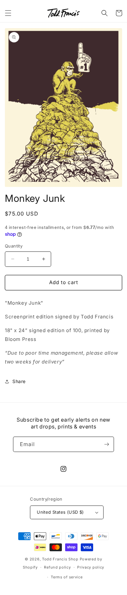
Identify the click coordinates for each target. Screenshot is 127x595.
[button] (8, 13)
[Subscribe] (106, 444)
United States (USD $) (60, 512)
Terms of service (66, 577)
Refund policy (57, 567)
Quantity (13, 246)
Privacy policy (90, 567)
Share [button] (19, 381)
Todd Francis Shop (60, 559)
